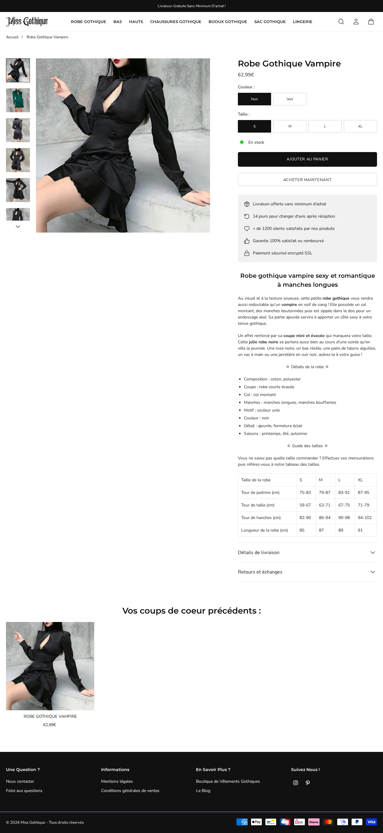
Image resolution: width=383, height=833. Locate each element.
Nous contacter (20, 781)
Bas (117, 21)
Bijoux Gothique (228, 21)
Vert (290, 99)
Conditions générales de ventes (130, 790)
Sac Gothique (270, 21)
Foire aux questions (24, 790)
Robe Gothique (88, 21)
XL (360, 126)
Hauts (136, 21)
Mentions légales (117, 781)
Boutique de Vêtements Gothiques (228, 781)
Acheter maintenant (307, 180)
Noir (254, 99)
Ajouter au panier (307, 159)
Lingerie (302, 21)
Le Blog (203, 790)
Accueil (12, 37)
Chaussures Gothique (175, 21)
